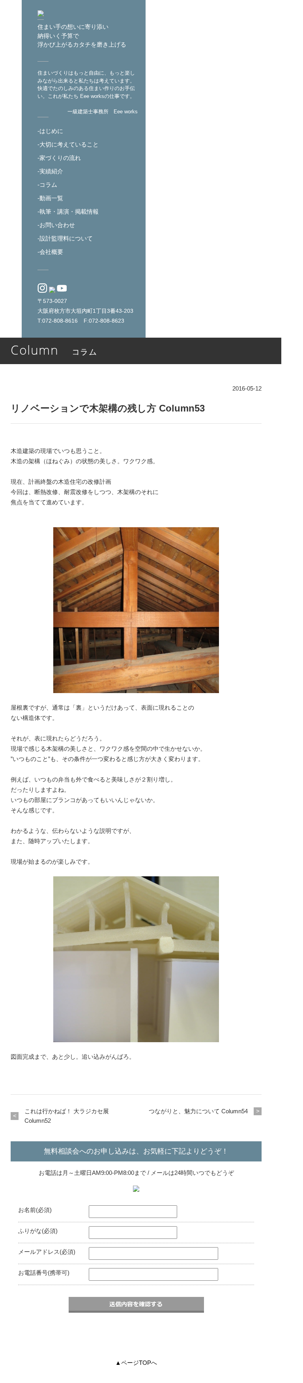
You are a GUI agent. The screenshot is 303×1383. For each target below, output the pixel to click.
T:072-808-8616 (57, 321)
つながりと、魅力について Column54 (198, 1111)
